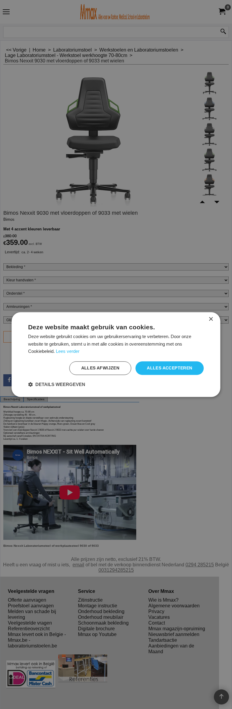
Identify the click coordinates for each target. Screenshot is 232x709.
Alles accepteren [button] (169, 368)
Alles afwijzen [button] (100, 368)
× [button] (210, 319)
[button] (56, 384)
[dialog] (115, 354)
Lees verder (67, 351)
